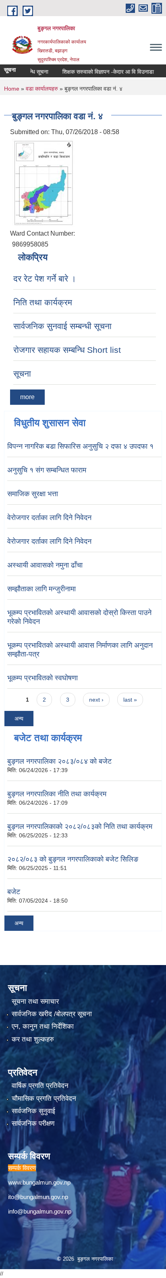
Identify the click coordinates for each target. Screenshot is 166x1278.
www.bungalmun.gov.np (39, 1182)
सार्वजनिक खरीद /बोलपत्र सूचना (52, 1014)
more (27, 397)
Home (11, 88)
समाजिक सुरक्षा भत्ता (32, 494)
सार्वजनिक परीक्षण (33, 1123)
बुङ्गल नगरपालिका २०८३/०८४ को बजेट (59, 761)
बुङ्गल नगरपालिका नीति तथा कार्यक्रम (56, 794)
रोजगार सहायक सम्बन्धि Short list (67, 349)
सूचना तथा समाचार (35, 1001)
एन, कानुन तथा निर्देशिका (43, 1026)
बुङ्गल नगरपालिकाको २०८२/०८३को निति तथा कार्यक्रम (79, 826)
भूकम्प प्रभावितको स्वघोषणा (42, 678)
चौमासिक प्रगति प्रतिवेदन (44, 1098)
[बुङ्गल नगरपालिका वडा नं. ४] (43, 182)
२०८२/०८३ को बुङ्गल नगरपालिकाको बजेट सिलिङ (72, 859)
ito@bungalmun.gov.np (38, 1196)
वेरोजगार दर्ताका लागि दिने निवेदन (49, 518)
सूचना (22, 373)
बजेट (13, 892)
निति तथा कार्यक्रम (42, 302)
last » (130, 699)
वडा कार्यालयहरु (42, 88)
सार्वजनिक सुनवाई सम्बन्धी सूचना (62, 326)
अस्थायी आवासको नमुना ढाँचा (45, 565)
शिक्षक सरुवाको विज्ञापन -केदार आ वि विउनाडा (100, 71)
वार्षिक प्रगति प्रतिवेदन (40, 1086)
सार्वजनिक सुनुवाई (33, 1111)
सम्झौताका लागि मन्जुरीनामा (41, 589)
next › (96, 699)
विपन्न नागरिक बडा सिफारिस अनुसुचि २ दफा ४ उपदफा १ (80, 446)
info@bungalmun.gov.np (39, 1211)
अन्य (19, 718)
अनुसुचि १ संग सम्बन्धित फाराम (46, 470)
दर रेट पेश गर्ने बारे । (44, 278)
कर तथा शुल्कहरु (33, 1039)
